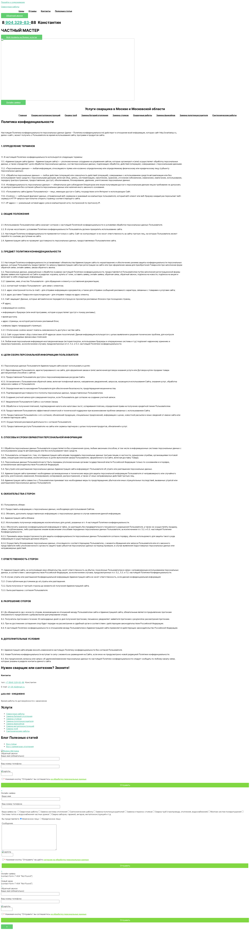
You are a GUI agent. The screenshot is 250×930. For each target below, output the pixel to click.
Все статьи (11, 744)
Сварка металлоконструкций (45, 115)
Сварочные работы (10, 6)
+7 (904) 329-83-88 (14, 682)
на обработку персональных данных (68, 779)
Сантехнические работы (224, 115)
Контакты (46, 11)
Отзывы (32, 11)
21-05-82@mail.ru (16, 687)
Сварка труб (71, 115)
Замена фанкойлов (165, 115)
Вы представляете (31, 819)
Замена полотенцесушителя (194, 115)
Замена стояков (121, 115)
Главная (23, 115)
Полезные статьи (63, 11)
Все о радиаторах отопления (20, 746)
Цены (21, 11)
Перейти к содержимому (13, 2)
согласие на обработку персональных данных (66, 859)
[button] (14, 15)
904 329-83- (18, 22)
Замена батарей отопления (94, 115)
